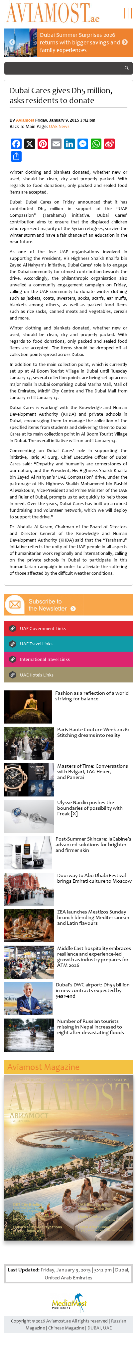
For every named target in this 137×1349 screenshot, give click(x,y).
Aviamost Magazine (43, 1067)
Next (124, 42)
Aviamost (25, 120)
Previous (12, 42)
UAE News (59, 126)
